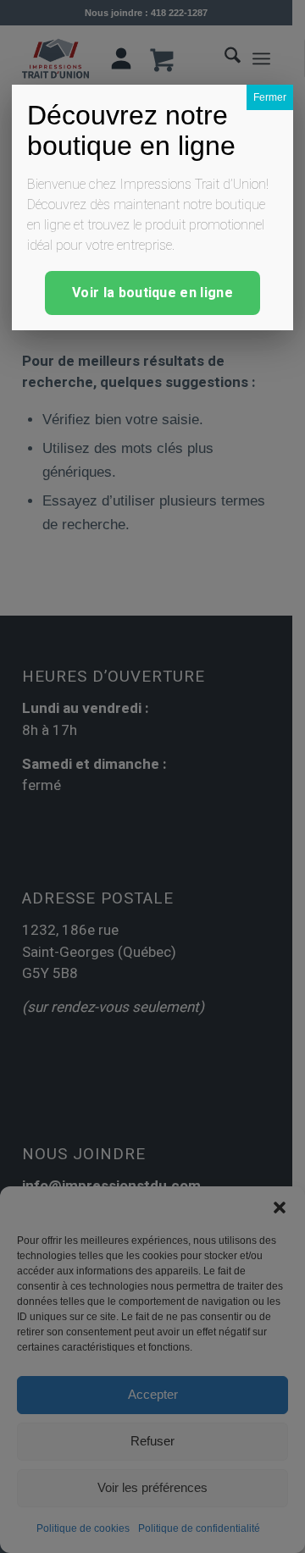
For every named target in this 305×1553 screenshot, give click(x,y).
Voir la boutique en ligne (152, 293)
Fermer (269, 97)
